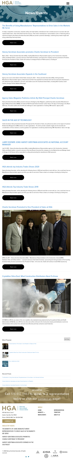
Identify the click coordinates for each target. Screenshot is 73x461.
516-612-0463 (20, 393)
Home (39, 410)
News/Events (42, 415)
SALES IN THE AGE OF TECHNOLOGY (17, 120)
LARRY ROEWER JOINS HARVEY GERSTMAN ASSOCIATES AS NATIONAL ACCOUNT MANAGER (35, 143)
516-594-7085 (19, 417)
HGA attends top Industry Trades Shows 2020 (20, 166)
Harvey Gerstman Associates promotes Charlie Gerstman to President (30, 51)
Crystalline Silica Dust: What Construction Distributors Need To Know (30, 276)
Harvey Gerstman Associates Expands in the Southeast (24, 74)
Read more (13, 43)
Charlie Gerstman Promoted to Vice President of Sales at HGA (27, 207)
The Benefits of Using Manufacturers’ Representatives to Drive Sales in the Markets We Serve (36, 27)
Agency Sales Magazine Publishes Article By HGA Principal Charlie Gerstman (33, 98)
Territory (57, 412)
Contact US (9, 421)
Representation (59, 410)
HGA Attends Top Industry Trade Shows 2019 (20, 186)
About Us (57, 415)
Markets (40, 412)
